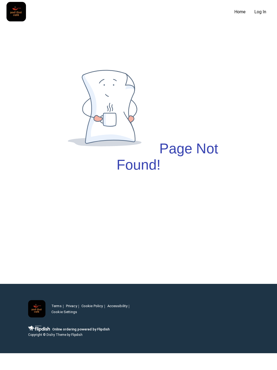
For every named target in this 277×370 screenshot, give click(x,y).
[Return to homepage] (36, 309)
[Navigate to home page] (118, 12)
